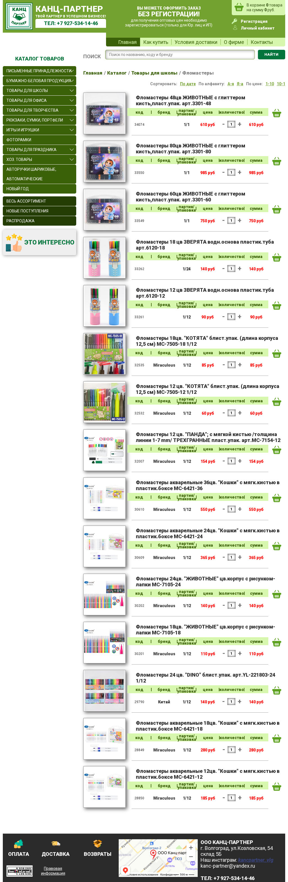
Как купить (155, 42)
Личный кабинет (257, 28)
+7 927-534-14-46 (77, 23)
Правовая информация (53, 871)
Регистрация (254, 21)
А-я (231, 84)
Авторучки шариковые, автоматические (31, 174)
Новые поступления (27, 211)
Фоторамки (18, 140)
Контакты (262, 42)
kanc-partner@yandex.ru (228, 866)
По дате (188, 84)
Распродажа (20, 221)
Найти (271, 54)
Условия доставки (196, 42)
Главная (127, 42)
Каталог (117, 73)
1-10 (270, 84)
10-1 (281, 84)
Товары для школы (154, 73)
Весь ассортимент (26, 201)
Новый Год (17, 189)
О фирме (234, 42)
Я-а (240, 84)
